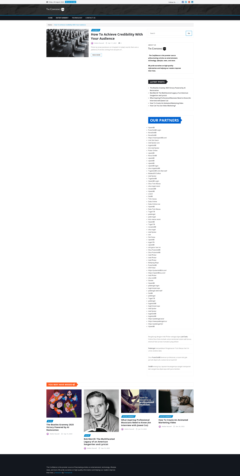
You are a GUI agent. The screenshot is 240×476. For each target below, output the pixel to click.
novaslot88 (152, 189)
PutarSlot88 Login (154, 130)
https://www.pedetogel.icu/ (157, 321)
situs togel (152, 230)
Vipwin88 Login (153, 181)
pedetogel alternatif (155, 291)
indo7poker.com (154, 143)
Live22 (150, 194)
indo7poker (152, 176)
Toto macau (152, 199)
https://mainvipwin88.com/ (157, 138)
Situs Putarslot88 (154, 250)
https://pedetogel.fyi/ (155, 324)
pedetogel (151, 214)
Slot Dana (151, 237)
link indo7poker (153, 148)
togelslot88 (152, 145)
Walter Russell (99, 43)
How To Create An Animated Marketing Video (166, 103)
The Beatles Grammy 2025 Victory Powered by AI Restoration (60, 427)
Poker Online (152, 150)
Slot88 (150, 196)
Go (189, 33)
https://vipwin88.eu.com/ (156, 273)
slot (149, 235)
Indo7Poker (152, 255)
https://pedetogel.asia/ (156, 319)
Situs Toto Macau (154, 184)
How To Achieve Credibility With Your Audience (70, 25)
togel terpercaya (154, 288)
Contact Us (90, 18)
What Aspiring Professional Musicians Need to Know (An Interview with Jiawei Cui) (136, 422)
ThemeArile (68, 473)
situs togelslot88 (154, 168)
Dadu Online (152, 201)
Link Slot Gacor (153, 140)
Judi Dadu (184, 337)
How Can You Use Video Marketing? (163, 106)
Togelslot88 (152, 179)
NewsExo (58, 473)
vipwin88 (151, 153)
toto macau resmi (154, 219)
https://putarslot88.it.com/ (157, 270)
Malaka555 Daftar (154, 173)
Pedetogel (151, 348)
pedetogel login (153, 286)
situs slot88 (152, 278)
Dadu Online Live (154, 204)
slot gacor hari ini (154, 247)
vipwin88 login (153, 166)
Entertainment (62, 18)
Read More (96, 55)
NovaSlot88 (152, 133)
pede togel (152, 217)
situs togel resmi (154, 186)
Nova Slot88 (152, 156)
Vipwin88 (151, 128)
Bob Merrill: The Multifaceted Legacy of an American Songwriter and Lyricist (99, 441)
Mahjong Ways (153, 263)
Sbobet (150, 280)
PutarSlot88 (152, 265)
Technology (77, 18)
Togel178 (151, 212)
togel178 (151, 242)
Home (50, 18)
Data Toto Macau (154, 209)
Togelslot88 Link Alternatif (157, 171)
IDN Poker (152, 268)
